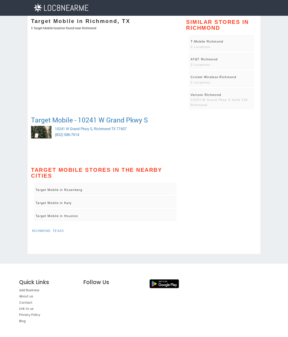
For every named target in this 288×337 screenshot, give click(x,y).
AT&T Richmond (204, 59)
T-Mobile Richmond (207, 41)
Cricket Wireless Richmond (213, 77)
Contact (25, 302)
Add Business (29, 290)
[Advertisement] (105, 100)
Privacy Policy (29, 314)
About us (26, 296)
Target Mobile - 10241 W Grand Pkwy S (89, 120)
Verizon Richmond (206, 95)
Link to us (26, 308)
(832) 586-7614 (67, 134)
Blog (22, 321)
